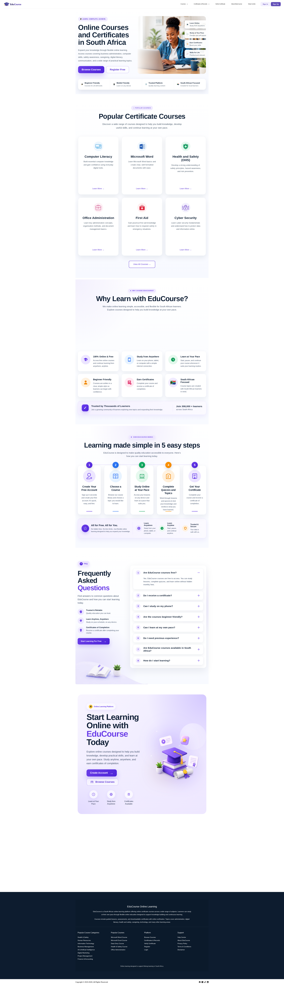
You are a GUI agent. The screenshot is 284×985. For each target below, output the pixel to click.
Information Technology (86, 943)
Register (147, 946)
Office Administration (118, 950)
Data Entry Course (117, 943)
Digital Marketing (83, 953)
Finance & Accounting (85, 959)
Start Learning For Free (93, 641)
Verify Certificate (220, 4)
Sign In (265, 4)
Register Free (117, 69)
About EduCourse (236, 4)
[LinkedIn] (208, 982)
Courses (183, 4)
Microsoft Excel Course (119, 940)
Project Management (85, 956)
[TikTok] (205, 982)
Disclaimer (181, 950)
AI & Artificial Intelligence (86, 950)
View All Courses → (142, 264)
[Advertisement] (142, 333)
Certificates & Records (200, 4)
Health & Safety (83, 937)
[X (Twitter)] (202, 982)
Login (146, 950)
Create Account (101, 773)
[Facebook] (200, 982)
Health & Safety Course (119, 946)
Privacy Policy (182, 943)
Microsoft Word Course (119, 937)
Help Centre (251, 4)
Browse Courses (91, 69)
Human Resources (84, 940)
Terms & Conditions (184, 946)
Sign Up (276, 4)
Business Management (86, 946)
